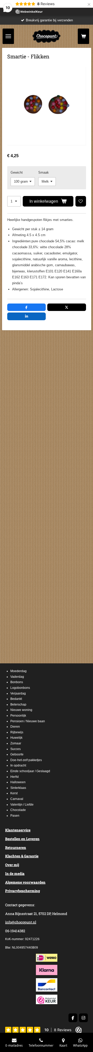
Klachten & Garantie (21, 856)
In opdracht (18, 765)
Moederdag (18, 671)
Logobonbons (20, 688)
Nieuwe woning (21, 710)
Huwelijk (16, 737)
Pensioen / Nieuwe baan (27, 721)
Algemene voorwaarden (25, 882)
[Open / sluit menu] (8, 36)
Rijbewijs (16, 732)
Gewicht (17, 172)
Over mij (12, 864)
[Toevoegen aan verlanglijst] (80, 201)
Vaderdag (17, 677)
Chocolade (18, 810)
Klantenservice (17, 830)
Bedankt (16, 699)
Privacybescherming (22, 890)
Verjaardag (18, 693)
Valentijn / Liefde (22, 804)
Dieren (15, 726)
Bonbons (16, 682)
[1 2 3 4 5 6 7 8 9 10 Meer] (14, 201)
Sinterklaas (18, 788)
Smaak (43, 172)
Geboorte (17, 754)
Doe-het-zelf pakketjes (26, 760)
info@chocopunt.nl (20, 922)
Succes (15, 749)
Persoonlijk (18, 715)
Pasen (14, 815)
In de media (15, 873)
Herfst (14, 777)
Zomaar (15, 743)
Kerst (14, 793)
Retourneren (15, 847)
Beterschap (18, 704)
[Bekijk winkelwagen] (83, 36)
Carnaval (16, 799)
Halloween (18, 782)
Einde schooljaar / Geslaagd (30, 771)
